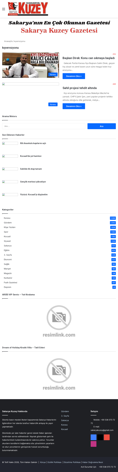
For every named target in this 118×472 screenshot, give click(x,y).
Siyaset (7, 241)
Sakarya (8, 245)
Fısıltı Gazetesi (10, 282)
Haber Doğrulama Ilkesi (92, 462)
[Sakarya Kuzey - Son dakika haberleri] (28, 9)
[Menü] (3, 10)
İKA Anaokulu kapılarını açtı (33, 143)
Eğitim (6, 250)
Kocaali (7, 236)
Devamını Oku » (73, 76)
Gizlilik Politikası (54, 462)
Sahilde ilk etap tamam (31, 169)
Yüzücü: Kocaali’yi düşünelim (34, 194)
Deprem (7, 287)
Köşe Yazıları (9, 227)
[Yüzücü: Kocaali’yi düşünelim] (10, 198)
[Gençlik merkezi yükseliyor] (10, 185)
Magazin (8, 273)
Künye (43, 462)
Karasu (7, 218)
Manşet (7, 269)
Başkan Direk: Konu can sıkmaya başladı (89, 58)
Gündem (8, 222)
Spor (6, 232)
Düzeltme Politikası (72, 462)
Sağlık (6, 264)
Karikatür (8, 278)
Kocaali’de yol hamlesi (30, 156)
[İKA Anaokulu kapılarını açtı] (10, 147)
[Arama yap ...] (114, 10)
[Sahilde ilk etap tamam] (10, 172)
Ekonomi (8, 259)
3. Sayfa (8, 255)
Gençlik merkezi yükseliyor (33, 182)
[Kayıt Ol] (109, 10)
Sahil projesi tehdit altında (80, 88)
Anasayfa (8, 41)
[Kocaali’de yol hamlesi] (10, 160)
